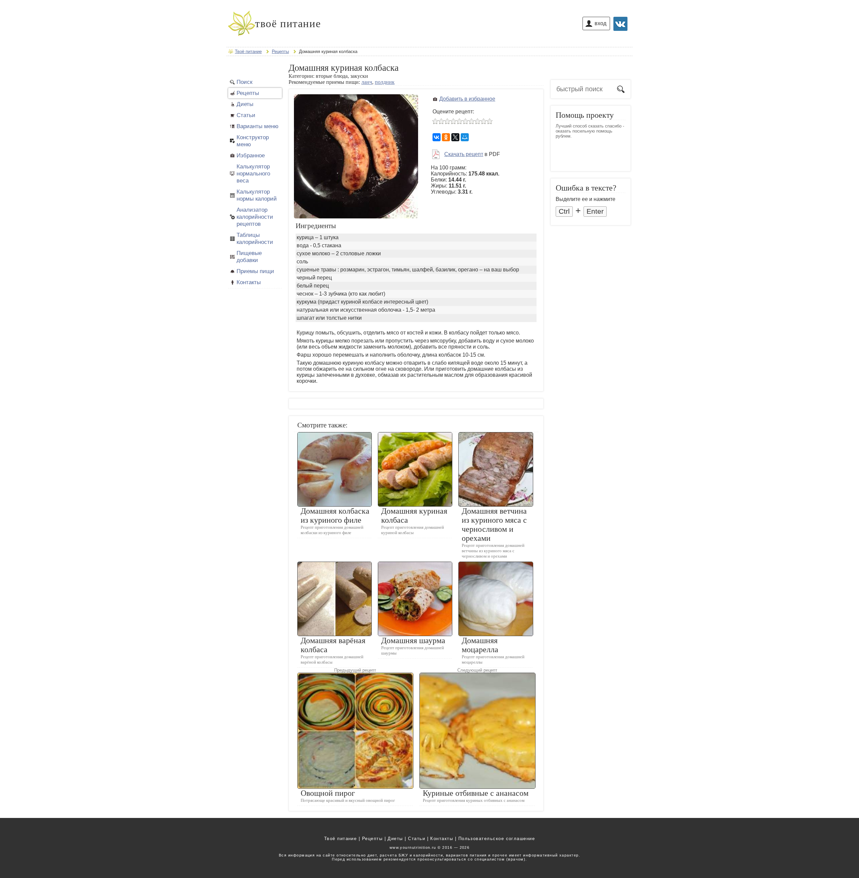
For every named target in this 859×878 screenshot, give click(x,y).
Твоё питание (340, 838)
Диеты (245, 104)
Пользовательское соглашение (496, 838)
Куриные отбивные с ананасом (475, 793)
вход (600, 23)
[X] (455, 137)
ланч (366, 82)
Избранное (251, 155)
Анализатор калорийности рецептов (255, 216)
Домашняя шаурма (413, 640)
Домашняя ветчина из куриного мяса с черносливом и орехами (494, 525)
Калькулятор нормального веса (253, 173)
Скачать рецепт (463, 154)
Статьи (246, 115)
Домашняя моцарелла (480, 645)
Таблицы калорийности (255, 238)
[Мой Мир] (465, 137)
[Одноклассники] (446, 137)
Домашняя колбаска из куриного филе (335, 515)
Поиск (244, 82)
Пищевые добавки (249, 256)
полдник (385, 82)
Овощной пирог (328, 793)
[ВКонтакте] (437, 137)
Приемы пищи (255, 271)
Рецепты (248, 93)
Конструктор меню (253, 141)
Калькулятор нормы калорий (257, 195)
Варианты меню (258, 126)
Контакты (249, 282)
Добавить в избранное (467, 99)
